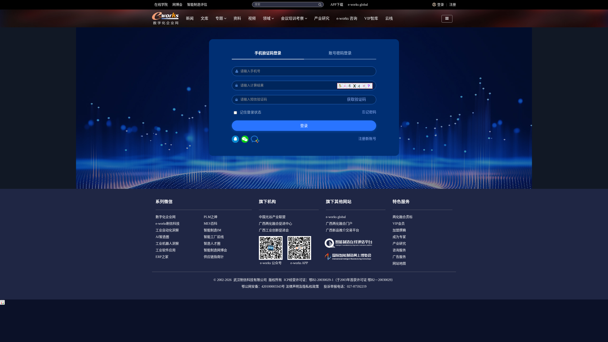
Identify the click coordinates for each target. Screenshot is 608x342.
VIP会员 (399, 223)
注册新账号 (367, 139)
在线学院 (161, 4)
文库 (204, 18)
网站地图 (399, 263)
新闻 (190, 18)
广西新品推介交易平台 (342, 230)
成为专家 (399, 237)
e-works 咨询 (347, 18)
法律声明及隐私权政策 (302, 286)
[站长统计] (2, 302)
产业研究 (321, 18)
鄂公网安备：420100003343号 (263, 286)
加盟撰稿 (399, 230)
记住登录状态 (250, 112)
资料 (237, 18)
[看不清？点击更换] (355, 86)
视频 (252, 18)
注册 (452, 4)
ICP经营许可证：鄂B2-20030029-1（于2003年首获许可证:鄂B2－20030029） (339, 280)
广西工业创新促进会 (274, 230)
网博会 (177, 4)
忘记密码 (369, 112)
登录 (440, 4)
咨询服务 (399, 250)
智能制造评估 (197, 4)
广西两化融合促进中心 (275, 223)
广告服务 (399, 257)
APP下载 (336, 4)
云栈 (389, 18)
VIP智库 (371, 18)
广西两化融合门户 (339, 223)
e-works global (358, 4)
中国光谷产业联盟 (272, 217)
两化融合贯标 (403, 217)
